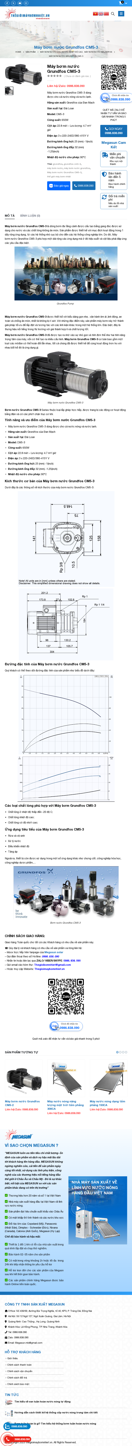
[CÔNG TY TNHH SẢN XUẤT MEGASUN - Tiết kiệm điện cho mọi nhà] (27, 13)
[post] (9, 1402)
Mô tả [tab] (10, 215)
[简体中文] (106, 13)
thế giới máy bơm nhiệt (59, 176)
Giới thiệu (12, 1358)
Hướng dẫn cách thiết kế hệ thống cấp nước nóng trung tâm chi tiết (56, 1412)
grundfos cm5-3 (72, 164)
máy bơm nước (55, 168)
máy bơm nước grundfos (77, 168)
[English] (101, 13)
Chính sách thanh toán (19, 1364)
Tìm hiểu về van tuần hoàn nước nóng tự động (42, 1401)
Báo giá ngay (61, 185)
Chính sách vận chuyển (19, 1371)
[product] (23, 1078)
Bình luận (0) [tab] (30, 215)
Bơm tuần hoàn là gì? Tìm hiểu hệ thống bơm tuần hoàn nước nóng (55, 1423)
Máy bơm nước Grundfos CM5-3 (64, 172)
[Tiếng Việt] (95, 13)
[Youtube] (20, 3)
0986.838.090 (86, 185)
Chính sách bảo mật (18, 1384)
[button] (117, 1052)
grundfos (58, 164)
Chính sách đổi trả (17, 1377)
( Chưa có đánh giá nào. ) (77, 76)
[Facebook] (7, 3)
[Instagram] (26, 3)
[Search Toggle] (113, 14)
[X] (13, 3)
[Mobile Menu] (121, 13)
